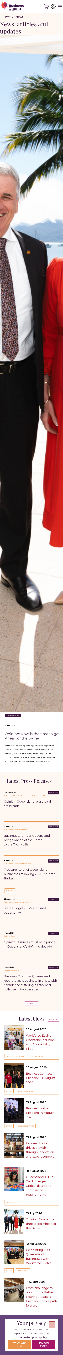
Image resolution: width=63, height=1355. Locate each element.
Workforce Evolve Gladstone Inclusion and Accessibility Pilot (40, 1042)
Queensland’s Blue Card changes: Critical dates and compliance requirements (39, 1185)
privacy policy (39, 1337)
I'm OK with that (19, 1344)
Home (9, 16)
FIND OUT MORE (43, 1344)
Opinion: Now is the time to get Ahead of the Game (32, 736)
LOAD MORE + (31, 1003)
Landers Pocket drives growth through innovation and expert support (40, 1150)
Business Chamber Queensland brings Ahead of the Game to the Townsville (27, 840)
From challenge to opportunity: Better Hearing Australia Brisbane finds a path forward (41, 1296)
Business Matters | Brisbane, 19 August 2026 (40, 1113)
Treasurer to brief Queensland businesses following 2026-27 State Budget (29, 874)
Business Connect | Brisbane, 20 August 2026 (40, 1078)
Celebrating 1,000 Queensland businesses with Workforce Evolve (38, 1256)
